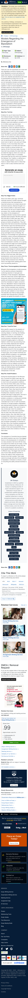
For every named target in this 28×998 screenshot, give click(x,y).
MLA (8, 581)
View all (23, 605)
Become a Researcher (7, 945)
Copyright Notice (6, 988)
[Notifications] (24, 2)
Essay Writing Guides (8, 807)
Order (19, 2)
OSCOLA (21, 584)
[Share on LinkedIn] (17, 66)
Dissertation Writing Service (9, 895)
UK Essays (6, 46)
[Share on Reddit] (14, 66)
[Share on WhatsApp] (19, 66)
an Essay (14, 742)
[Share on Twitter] (12, 66)
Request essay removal (8, 679)
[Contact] (23, 2)
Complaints (4, 939)
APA (3, 581)
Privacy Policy (5, 982)
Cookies (3, 991)
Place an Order (14, 843)
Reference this (7, 61)
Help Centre (4, 942)
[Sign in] (26, 2)
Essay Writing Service (7, 892)
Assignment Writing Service (10, 749)
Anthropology (14, 36)
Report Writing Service (8, 746)
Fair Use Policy (5, 936)
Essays (6, 36)
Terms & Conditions (6, 985)
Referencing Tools (7, 805)
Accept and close (6, 32)
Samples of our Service (8, 754)
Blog (2, 926)
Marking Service (6, 751)
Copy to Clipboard (7, 598)
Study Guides (5, 917)
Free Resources (5, 920)
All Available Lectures (8, 767)
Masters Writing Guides (8, 810)
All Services (4, 904)
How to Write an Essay (8, 800)
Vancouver (5, 584)
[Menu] (2, 2)
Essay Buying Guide (6, 923)
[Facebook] (2, 948)
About (3, 933)
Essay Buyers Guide (7, 803)
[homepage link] (2, 36)
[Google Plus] (11, 948)
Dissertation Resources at (13, 797)
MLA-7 (14, 581)
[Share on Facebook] (9, 66)
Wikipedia (13, 584)
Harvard (21, 581)
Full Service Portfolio (8, 756)
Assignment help (5, 901)
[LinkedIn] (7, 948)
